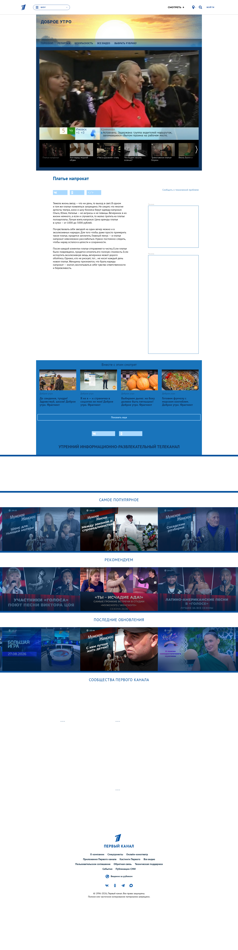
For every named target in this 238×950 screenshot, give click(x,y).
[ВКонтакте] (60, 192)
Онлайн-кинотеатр (137, 854)
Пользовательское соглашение (92, 864)
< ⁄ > (90, 192)
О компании (97, 854)
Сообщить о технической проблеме (180, 189)
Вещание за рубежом (121, 876)
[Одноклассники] (77, 192)
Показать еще (119, 417)
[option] (54, 149)
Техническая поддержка (149, 864)
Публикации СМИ (126, 868)
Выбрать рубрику (125, 43)
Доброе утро (56, 21)
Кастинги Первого (130, 859)
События (107, 868)
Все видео (149, 859)
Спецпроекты (115, 854)
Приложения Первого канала (99, 859)
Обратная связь (123, 864)
